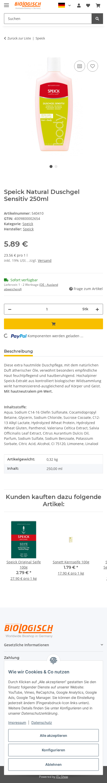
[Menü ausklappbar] (6, 3)
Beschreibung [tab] (18, 351)
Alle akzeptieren (53, 735)
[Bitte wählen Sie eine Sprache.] (64, 5)
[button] (78, 5)
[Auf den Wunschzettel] (92, 66)
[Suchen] (97, 18)
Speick (27, 223)
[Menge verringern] (9, 309)
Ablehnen (53, 764)
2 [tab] (55, 166)
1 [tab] (51, 166)
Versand (45, 260)
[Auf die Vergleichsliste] (79, 66)
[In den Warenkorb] (8, 54)
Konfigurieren (53, 750)
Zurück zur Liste (19, 38)
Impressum (17, 722)
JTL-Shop (62, 777)
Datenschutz (41, 722)
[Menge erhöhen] (97, 309)
